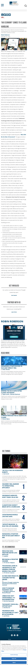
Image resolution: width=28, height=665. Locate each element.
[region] (14, 652)
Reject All (14, 658)
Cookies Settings (14, 654)
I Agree (14, 662)
